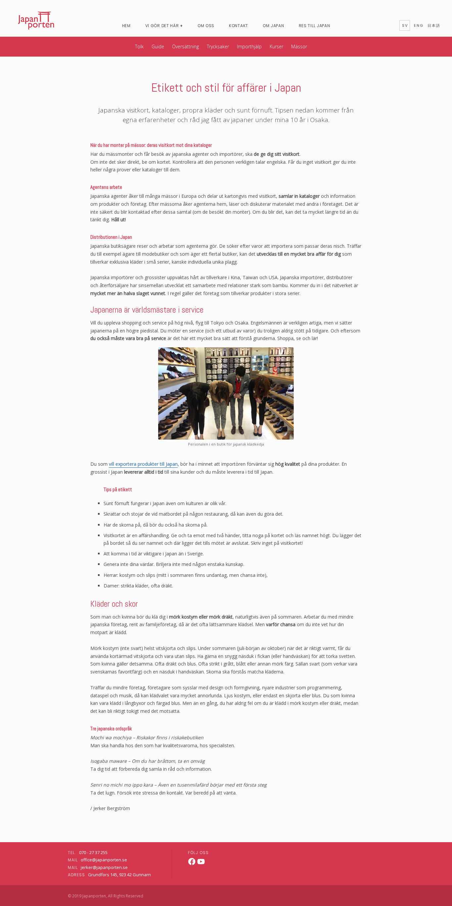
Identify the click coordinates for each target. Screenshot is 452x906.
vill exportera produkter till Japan (143, 464)
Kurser (276, 46)
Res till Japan (314, 25)
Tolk (139, 46)
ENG (419, 25)
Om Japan (273, 25)
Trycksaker (218, 46)
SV (405, 25)
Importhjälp (249, 46)
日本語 (434, 25)
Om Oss (206, 25)
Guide (158, 46)
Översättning (185, 46)
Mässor (299, 46)
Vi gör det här (162, 25)
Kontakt (238, 25)
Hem (126, 25)
